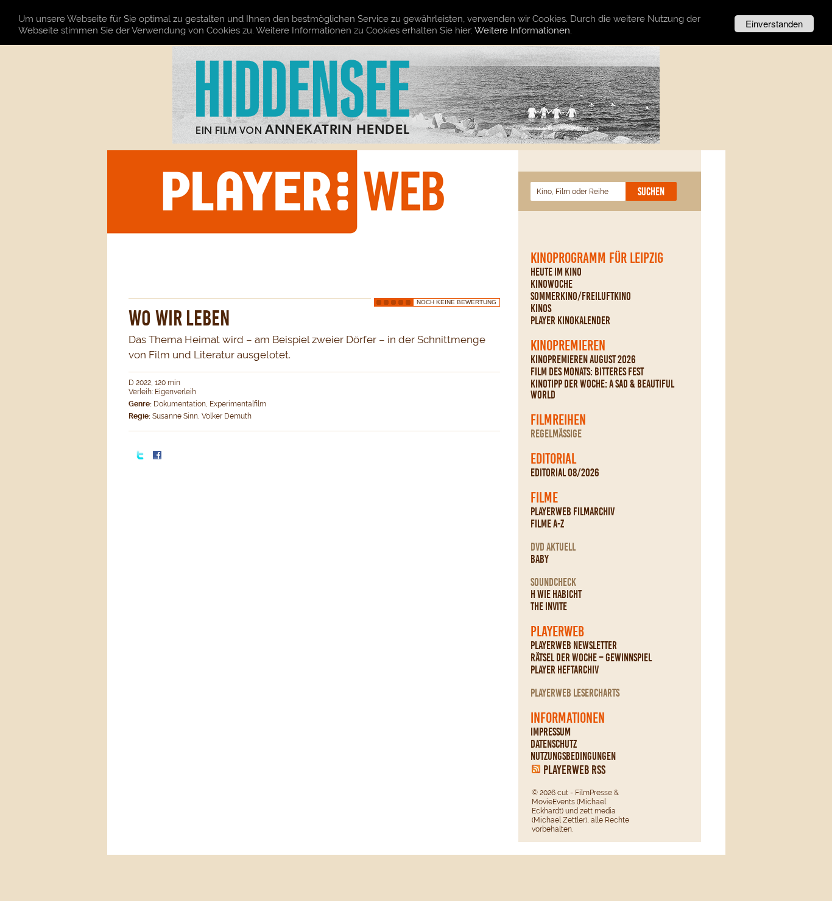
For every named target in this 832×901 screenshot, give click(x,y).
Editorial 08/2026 (565, 472)
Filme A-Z (547, 523)
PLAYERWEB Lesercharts (575, 692)
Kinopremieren (568, 345)
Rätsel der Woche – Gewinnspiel (591, 657)
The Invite (549, 606)
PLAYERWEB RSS (574, 769)
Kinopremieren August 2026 (583, 359)
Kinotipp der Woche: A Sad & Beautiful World (602, 389)
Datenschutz (554, 744)
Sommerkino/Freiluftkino (581, 296)
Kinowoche (552, 284)
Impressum (551, 731)
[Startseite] (303, 191)
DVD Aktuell (553, 546)
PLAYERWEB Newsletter (574, 645)
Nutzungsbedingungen (573, 756)
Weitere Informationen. (523, 30)
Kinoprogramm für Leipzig (597, 258)
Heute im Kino (556, 271)
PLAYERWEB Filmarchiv (573, 511)
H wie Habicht (556, 594)
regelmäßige (556, 433)
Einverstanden (774, 23)
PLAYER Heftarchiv (565, 669)
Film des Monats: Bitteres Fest (587, 371)
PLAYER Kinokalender (570, 320)
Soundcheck (553, 582)
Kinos (541, 308)
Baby (540, 559)
